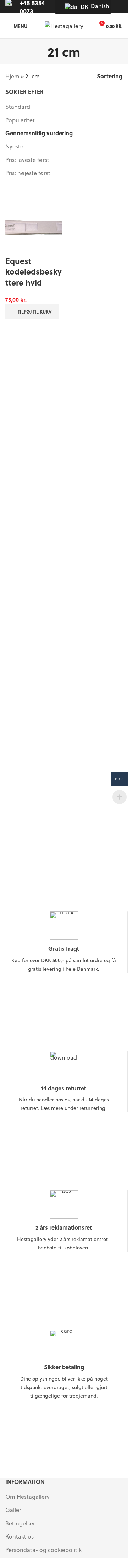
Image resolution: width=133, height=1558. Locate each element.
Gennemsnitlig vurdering (39, 133)
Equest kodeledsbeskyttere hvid (33, 271)
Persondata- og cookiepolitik (43, 1550)
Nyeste (14, 146)
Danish (96, 6)
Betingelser (20, 1523)
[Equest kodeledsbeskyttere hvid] (33, 227)
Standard (17, 106)
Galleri (14, 1510)
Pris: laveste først (27, 160)
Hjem (12, 76)
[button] (32, 311)
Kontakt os (19, 1536)
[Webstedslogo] (64, 25)
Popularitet (20, 120)
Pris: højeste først (27, 173)
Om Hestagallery (27, 1496)
